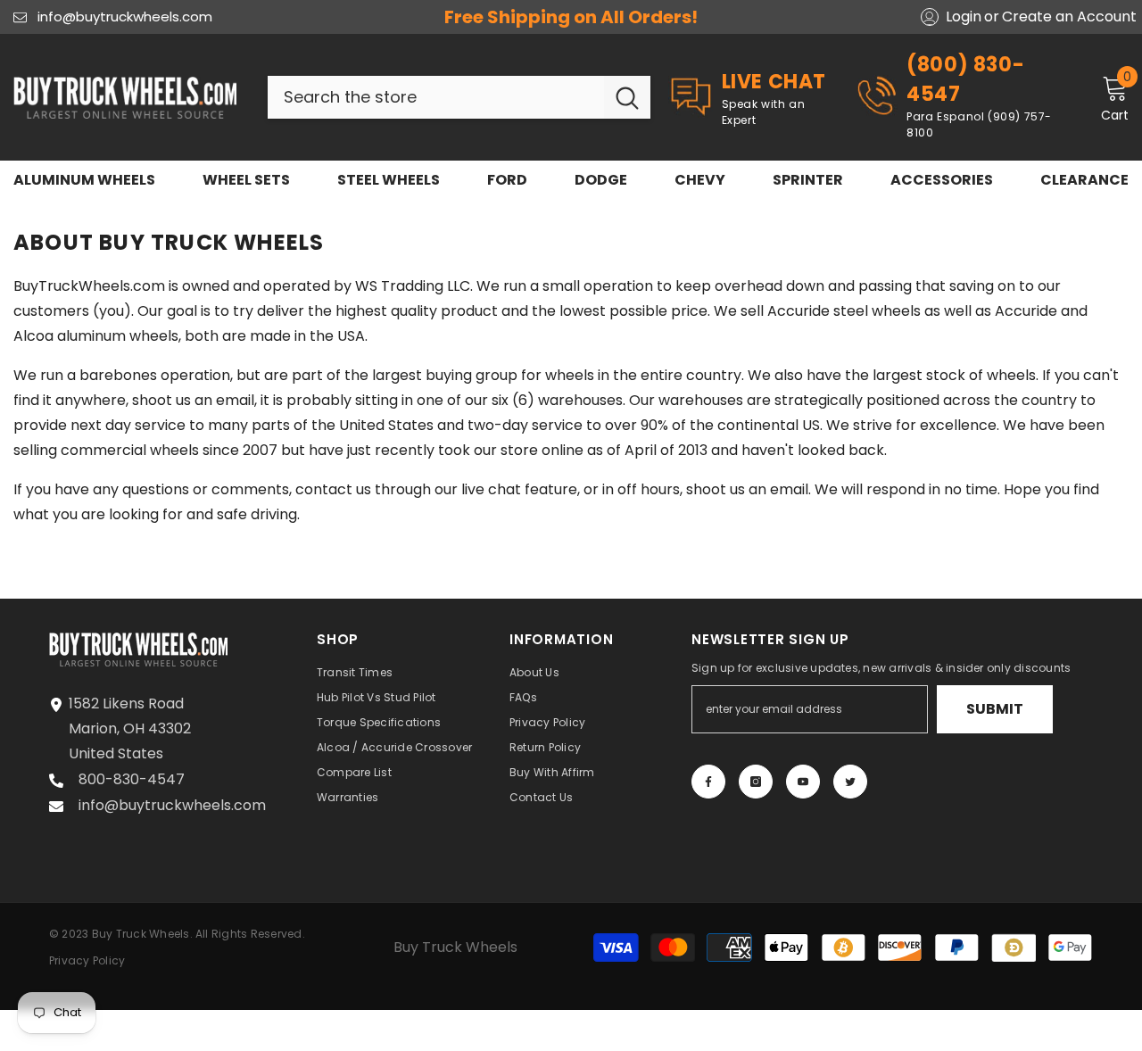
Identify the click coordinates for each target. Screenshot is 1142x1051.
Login (963, 17)
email (235, 400)
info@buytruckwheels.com (124, 16)
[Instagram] (756, 782)
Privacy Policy (87, 960)
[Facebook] (708, 782)
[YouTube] (803, 782)
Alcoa (33, 336)
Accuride (1026, 311)
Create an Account (1069, 17)
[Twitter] (850, 782)
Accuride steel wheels (844, 311)
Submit (994, 709)
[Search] (459, 97)
